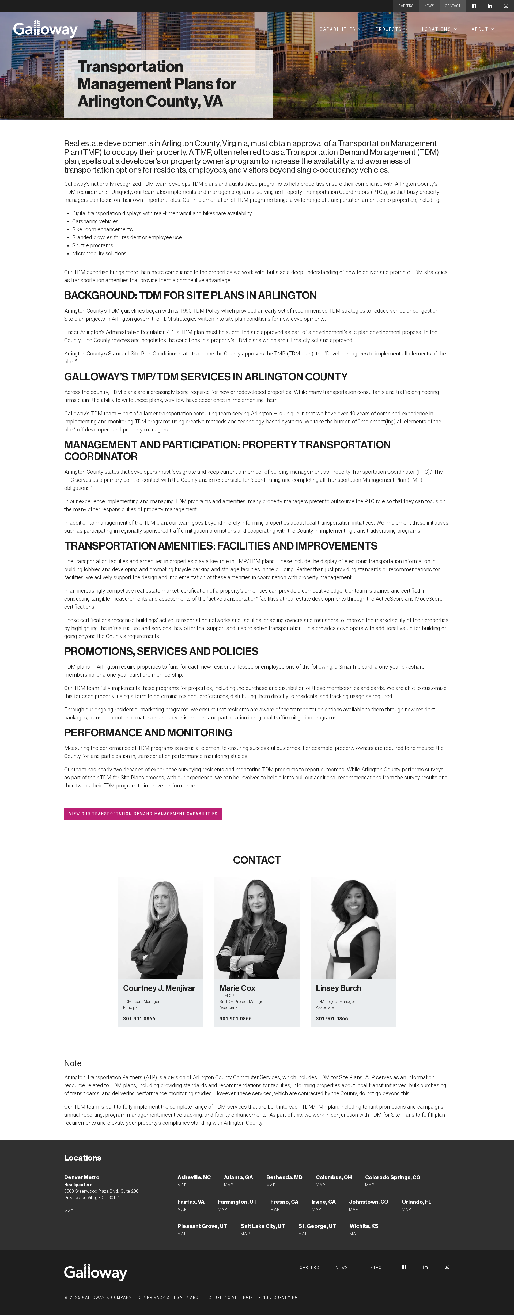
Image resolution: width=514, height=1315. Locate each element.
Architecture (206, 1297)
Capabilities (338, 29)
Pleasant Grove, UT (202, 1226)
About (480, 29)
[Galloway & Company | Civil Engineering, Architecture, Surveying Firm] (45, 29)
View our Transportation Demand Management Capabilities (143, 813)
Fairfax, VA (191, 1202)
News (429, 5)
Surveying (286, 1297)
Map (69, 1211)
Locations (436, 29)
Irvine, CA (324, 1202)
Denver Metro (82, 1177)
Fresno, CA (284, 1202)
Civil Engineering (248, 1297)
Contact (452, 5)
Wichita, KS (364, 1226)
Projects (389, 29)
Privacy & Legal (166, 1297)
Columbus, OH (334, 1177)
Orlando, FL (417, 1202)
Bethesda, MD (284, 1177)
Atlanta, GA (238, 1177)
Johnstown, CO (368, 1202)
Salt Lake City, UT (263, 1226)
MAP (182, 1209)
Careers (406, 5)
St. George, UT (317, 1226)
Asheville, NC (194, 1177)
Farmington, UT (237, 1202)
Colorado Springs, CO (393, 1177)
